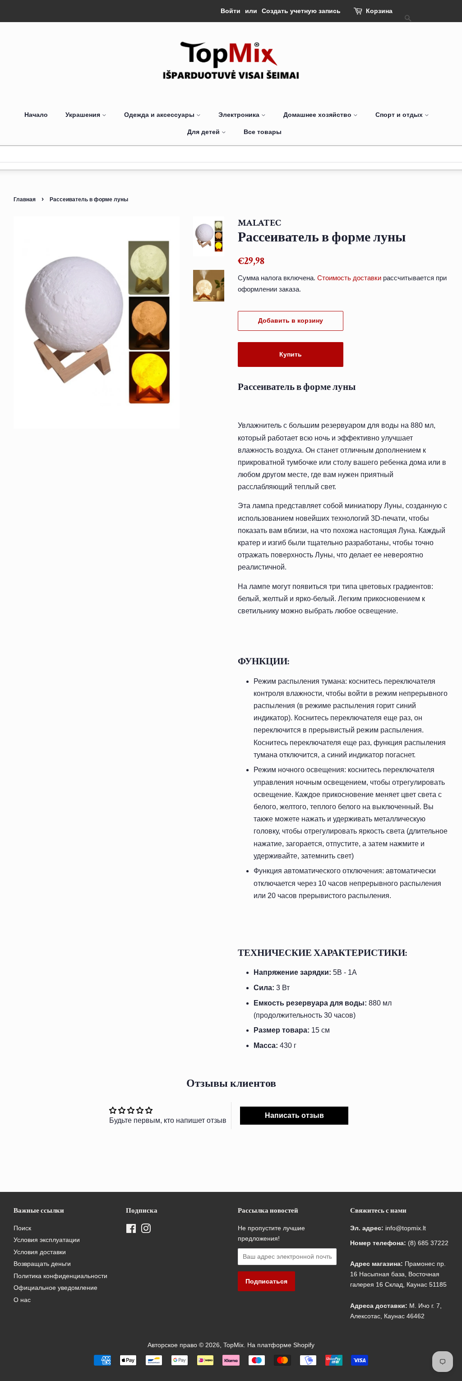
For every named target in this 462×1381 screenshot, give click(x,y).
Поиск (22, 1228)
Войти (230, 11)
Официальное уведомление (55, 1287)
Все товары (263, 132)
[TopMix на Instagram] (146, 1230)
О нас (22, 1300)
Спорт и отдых (400, 115)
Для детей (204, 132)
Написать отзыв (294, 1115)
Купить (290, 354)
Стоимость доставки (349, 278)
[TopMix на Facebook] (131, 1230)
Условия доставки (40, 1252)
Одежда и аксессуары (160, 115)
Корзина (379, 11)
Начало (36, 115)
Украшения (83, 115)
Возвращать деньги (42, 1264)
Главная (25, 199)
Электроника (239, 115)
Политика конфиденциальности (60, 1276)
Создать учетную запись (301, 11)
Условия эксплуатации (47, 1240)
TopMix (233, 1345)
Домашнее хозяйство (318, 115)
